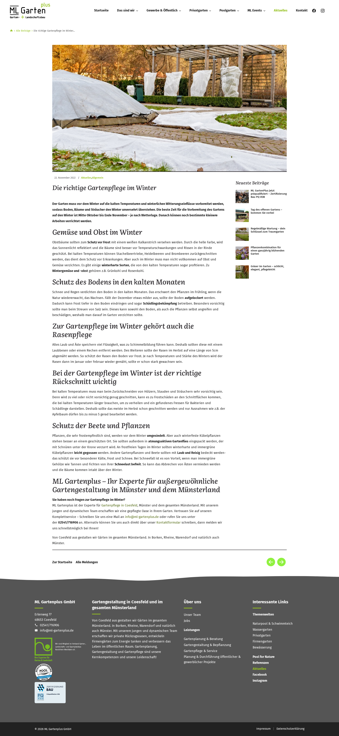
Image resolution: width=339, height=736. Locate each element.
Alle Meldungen (87, 562)
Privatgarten (198, 10)
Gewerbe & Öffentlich (162, 10)
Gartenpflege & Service (200, 651)
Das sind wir (126, 10)
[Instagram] (322, 10)
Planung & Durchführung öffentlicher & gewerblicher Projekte (212, 659)
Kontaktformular (168, 522)
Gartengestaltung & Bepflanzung (207, 645)
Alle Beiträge (23, 30)
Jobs (187, 621)
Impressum (263, 728)
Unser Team (192, 615)
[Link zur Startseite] (32, 10)
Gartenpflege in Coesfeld (119, 505)
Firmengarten (262, 641)
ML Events (255, 10)
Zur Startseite (62, 562)
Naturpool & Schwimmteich (273, 624)
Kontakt (302, 10)
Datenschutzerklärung (290, 728)
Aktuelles (280, 10)
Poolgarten (227, 10)
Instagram (260, 681)
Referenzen (261, 663)
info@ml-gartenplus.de (142, 517)
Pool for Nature (264, 657)
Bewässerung (262, 647)
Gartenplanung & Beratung (203, 639)
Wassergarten (262, 630)
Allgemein (97, 177)
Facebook (260, 675)
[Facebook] (314, 10)
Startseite (101, 10)
